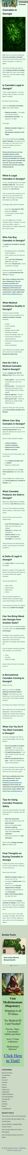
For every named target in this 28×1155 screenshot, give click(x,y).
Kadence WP (17, 1150)
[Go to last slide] (4, 951)
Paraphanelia (6, 1099)
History (4, 1085)
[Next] (23, 951)
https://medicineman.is (14, 294)
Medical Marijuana (7, 1094)
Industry (4, 1087)
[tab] (10, 965)
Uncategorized (6, 1108)
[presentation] (14, 946)
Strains (4, 1106)
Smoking (4, 1104)
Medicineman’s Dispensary (13, 156)
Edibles (4, 1077)
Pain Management (7, 1096)
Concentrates (6, 1075)
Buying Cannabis (7, 1073)
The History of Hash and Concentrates (14, 1116)
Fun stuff (4, 1080)
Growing (4, 1082)
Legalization (5, 1092)
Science (4, 1101)
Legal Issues (6, 1089)
